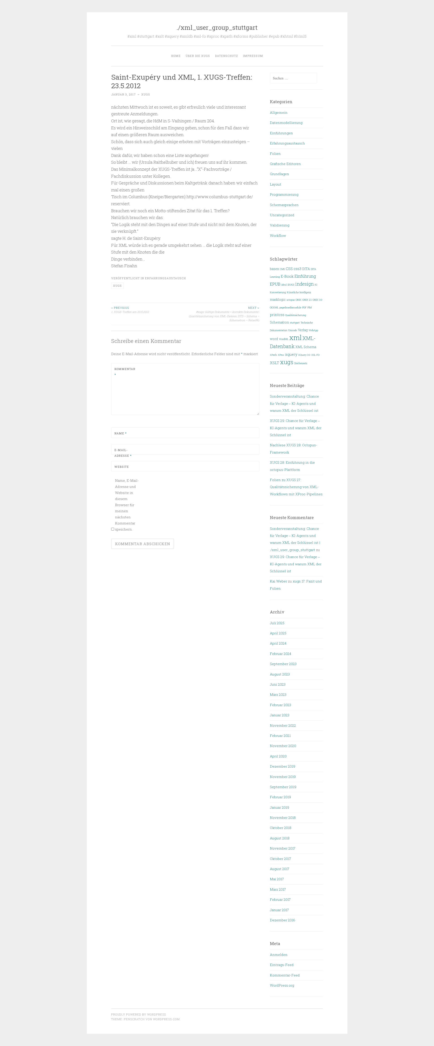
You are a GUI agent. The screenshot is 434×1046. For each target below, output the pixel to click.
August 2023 (280, 674)
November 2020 (283, 745)
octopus (291, 299)
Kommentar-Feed (285, 975)
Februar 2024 (280, 653)
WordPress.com (166, 1019)
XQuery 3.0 (304, 354)
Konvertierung (278, 292)
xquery (291, 354)
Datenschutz (226, 56)
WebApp (313, 330)
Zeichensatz (300, 363)
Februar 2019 (280, 797)
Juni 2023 (277, 684)
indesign (304, 284)
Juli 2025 (277, 623)
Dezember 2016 (282, 920)
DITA (306, 269)
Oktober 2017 (280, 858)
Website (121, 466)
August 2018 (280, 838)
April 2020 (278, 756)
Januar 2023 (279, 715)
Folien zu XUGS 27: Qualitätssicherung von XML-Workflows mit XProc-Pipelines (296, 487)
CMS (282, 269)
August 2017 (279, 869)
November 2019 (283, 776)
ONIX (299, 299)
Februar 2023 (280, 705)
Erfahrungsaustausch (165, 278)
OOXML (274, 307)
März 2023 (278, 694)
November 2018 (283, 817)
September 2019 (283, 787)
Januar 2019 (279, 807)
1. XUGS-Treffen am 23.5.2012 (130, 310)
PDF (304, 307)
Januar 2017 (279, 910)
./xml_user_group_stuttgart (217, 27)
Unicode (292, 330)
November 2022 (283, 725)
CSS (289, 268)
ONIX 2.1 (307, 299)
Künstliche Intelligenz (299, 292)
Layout (275, 184)
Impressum (253, 56)
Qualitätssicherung (295, 315)
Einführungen (281, 133)
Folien (275, 153)
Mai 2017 (277, 879)
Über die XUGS (198, 56)
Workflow (278, 235)
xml (295, 337)
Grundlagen (279, 174)
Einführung (305, 276)
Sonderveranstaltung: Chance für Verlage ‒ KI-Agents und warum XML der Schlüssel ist (294, 403)
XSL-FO (315, 354)
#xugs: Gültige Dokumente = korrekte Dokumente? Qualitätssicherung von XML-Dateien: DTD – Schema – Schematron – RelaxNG (224, 314)
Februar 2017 (280, 899)
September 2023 (283, 664)
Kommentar (124, 372)
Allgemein (279, 112)
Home (176, 56)
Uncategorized (282, 215)
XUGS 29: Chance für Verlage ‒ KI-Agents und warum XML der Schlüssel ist (295, 427)
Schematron (279, 322)
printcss (277, 314)
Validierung (279, 225)
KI (316, 284)
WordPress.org (282, 985)
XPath (273, 354)
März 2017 (278, 889)
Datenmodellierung (286, 122)
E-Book (287, 276)
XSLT (274, 362)
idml (284, 284)
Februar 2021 (280, 735)
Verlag (303, 330)
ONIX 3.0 (317, 299)
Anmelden (279, 954)
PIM (309, 307)
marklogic (278, 300)
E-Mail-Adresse (123, 453)
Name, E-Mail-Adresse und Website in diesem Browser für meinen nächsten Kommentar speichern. (127, 504)
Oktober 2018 (280, 827)
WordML (283, 339)
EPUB (275, 284)
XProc (281, 354)
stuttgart (295, 322)
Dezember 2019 (282, 766)
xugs (145, 94)
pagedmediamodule (290, 307)
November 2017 (282, 848)
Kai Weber (278, 581)
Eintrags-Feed (282, 964)
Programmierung (284, 194)
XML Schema (305, 347)
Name (120, 433)
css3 (297, 268)
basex (274, 269)
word (274, 339)
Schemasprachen (284, 205)
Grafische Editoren (285, 163)
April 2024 (278, 643)
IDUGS (291, 284)
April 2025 (278, 633)
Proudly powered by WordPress (138, 1014)
